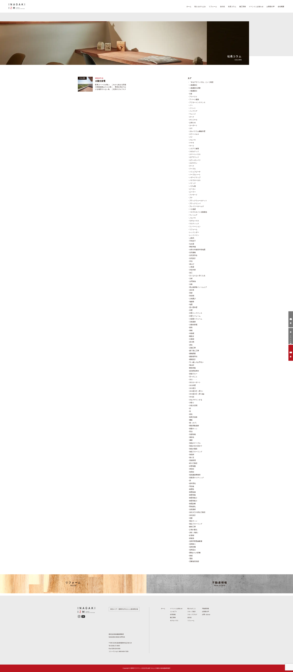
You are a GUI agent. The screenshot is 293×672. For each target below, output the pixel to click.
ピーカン (192, 189)
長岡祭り (192, 544)
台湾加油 (192, 281)
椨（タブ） (193, 423)
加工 (191, 273)
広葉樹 (191, 339)
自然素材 (192, 509)
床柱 (191, 345)
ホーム (188, 6)
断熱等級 (192, 368)
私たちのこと (191, 608)
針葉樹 (191, 535)
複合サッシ (193, 521)
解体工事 (192, 527)
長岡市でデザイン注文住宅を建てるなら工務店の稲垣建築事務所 (150, 668)
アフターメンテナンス (197, 102)
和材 (191, 293)
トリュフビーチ (195, 172)
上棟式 (191, 238)
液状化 (191, 437)
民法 (191, 431)
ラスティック (194, 223)
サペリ (191, 146)
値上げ (191, 264)
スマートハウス (195, 154)
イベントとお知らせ (256, 6)
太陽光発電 (193, 325)
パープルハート (195, 174)
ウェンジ (192, 114)
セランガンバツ (195, 160)
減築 (191, 440)
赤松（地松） (194, 532)
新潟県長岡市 (194, 371)
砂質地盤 (192, 466)
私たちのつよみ (200, 6)
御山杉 (191, 365)
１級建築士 (193, 85)
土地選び (192, 299)
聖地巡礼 (192, 506)
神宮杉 (191, 469)
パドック (192, 183)
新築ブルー (193, 374)
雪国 (191, 558)
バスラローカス (195, 180)
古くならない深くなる (197, 275)
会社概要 (281, 6)
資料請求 (291, 354)
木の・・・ (193, 379)
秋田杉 (191, 472)
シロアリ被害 (194, 148)
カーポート (193, 125)
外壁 (191, 310)
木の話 (191, 397)
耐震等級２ (193, 498)
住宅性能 (173, 614)
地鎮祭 (191, 301)
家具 (191, 327)
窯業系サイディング (196, 478)
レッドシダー (194, 232)
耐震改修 (192, 492)
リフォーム (213, 6)
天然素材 (192, 322)
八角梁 (191, 267)
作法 (191, 261)
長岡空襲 (192, 547)
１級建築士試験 (195, 88)
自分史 (222, 6)
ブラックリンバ (195, 203)
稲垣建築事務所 (195, 475)
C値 (190, 94)
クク (191, 137)
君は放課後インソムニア (198, 287)
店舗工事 (192, 348)
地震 (191, 304)
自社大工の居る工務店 (197, 512)
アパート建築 (194, 99)
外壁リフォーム (195, 316)
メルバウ (192, 218)
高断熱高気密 (194, 561)
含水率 (191, 290)
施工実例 (242, 6)
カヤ (191, 128)
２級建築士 (193, 91)
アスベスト (193, 96)
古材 (191, 278)
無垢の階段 (193, 449)
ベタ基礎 (192, 209)
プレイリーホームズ (196, 206)
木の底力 (192, 388)
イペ (191, 105)
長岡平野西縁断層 (195, 541)
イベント (192, 108)
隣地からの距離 (195, 553)
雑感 (191, 556)
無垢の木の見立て (195, 446)
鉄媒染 (191, 538)
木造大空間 (193, 405)
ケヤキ (191, 143)
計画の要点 (193, 530)
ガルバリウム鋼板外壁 (197, 131)
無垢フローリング (195, 452)
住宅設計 (192, 258)
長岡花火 (192, 550)
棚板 (191, 420)
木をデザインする (195, 400)
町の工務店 (193, 463)
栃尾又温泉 (193, 417)
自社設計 (192, 515)
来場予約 (291, 321)
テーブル (192, 169)
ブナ (191, 197)
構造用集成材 (194, 426)
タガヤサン (193, 163)
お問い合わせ (206, 614)
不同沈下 (192, 241)
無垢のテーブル (195, 443)
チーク (191, 166)
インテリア (193, 111)
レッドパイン (194, 235)
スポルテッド (194, 151)
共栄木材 (192, 270)
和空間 (191, 296)
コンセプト (173, 611)
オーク (191, 117)
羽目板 (191, 486)
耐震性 (191, 489)
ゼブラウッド (194, 157)
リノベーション (195, 226)
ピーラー (192, 192)
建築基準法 (193, 356)
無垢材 (191, 454)
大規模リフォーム (195, 319)
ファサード (193, 195)
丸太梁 (191, 244)
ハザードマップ (195, 177)
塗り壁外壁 (193, 307)
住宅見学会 (193, 255)
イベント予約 (291, 338)
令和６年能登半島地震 (197, 249)
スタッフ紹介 (191, 611)
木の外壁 (192, 385)
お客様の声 (271, 6)
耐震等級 (192, 495)
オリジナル (193, 120)
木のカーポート (195, 382)
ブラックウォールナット (198, 200)
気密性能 (192, 434)
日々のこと (193, 377)
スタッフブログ (192, 614)
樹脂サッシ (193, 429)
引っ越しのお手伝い (196, 362)
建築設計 (192, 359)
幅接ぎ (191, 336)
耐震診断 (192, 504)
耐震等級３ (193, 501)
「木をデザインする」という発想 (201, 82)
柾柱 (191, 414)
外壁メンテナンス (195, 313)
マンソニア (193, 215)
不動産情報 (219, 583)
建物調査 (192, 353)
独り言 (191, 457)
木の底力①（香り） (196, 391)
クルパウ (192, 140)
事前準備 (192, 247)
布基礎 (191, 333)
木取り (191, 403)
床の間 (191, 342)
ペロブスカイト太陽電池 (198, 212)
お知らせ (192, 122)
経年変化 (192, 483)
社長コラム (232, 6)
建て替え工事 (194, 351)
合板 (191, 284)
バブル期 (192, 186)
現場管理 (192, 460)
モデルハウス (194, 221)
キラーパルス (194, 134)
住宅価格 (192, 252)
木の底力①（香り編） (197, 394)
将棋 (191, 330)
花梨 (191, 518)
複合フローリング (195, 524)
